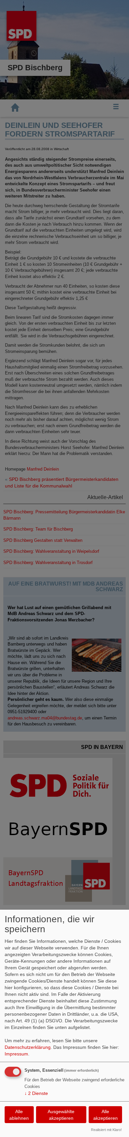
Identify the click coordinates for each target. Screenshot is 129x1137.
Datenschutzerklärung (28, 1047)
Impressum (16, 1053)
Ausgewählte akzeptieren (61, 1115)
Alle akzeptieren (105, 1115)
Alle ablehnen (19, 1115)
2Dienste (36, 1093)
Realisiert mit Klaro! (106, 1130)
